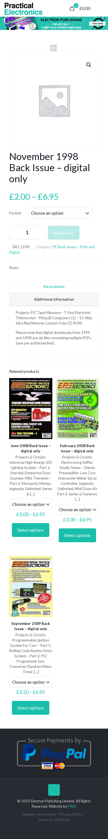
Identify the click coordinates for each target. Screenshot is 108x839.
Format (15, 213)
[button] (89, 64)
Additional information (54, 299)
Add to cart (63, 232)
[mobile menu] (100, 8)
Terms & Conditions (54, 819)
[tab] (54, 286)
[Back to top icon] (54, 790)
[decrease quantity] (15, 233)
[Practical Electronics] (23, 8)
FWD (72, 806)
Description (54, 286)
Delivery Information (39, 814)
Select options (30, 530)
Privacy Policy (71, 814)
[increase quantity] (39, 233)
